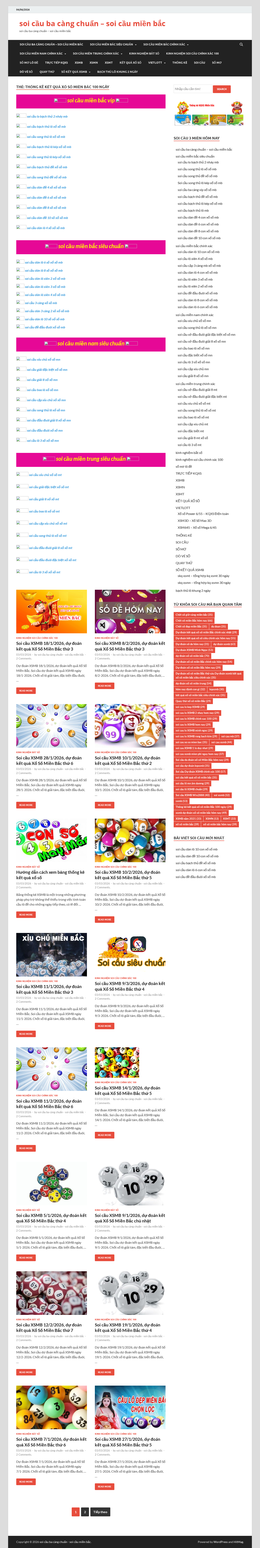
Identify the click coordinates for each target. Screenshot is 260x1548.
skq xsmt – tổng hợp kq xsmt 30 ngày (203, 576)
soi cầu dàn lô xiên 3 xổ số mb (45, 286)
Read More (24, 689)
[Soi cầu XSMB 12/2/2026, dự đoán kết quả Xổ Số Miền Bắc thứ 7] (51, 1294)
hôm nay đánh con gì (190, 689)
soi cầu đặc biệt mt (191, 431)
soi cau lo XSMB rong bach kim (196, 736)
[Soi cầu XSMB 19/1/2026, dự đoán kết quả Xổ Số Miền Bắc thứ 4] (130, 1294)
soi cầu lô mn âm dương (192, 783)
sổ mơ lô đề (29, 62)
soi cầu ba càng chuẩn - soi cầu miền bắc (61, 654)
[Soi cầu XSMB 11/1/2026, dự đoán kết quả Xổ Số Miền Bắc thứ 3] (51, 956)
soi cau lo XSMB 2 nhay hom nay (197, 712)
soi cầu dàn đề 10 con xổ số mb (199, 238)
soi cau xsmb (221, 742)
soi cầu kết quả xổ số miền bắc (196, 777)
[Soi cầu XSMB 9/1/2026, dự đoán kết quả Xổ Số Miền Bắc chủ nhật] (130, 1185)
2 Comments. (24, 658)
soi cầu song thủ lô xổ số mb (46, 136)
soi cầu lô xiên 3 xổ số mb (195, 279)
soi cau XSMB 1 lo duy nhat (194, 748)
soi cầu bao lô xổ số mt (44, 511)
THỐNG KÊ (179, 62)
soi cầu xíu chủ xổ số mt (194, 403)
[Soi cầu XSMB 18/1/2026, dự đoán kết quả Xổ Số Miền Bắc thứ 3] (51, 613)
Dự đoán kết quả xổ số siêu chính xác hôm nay (206, 638)
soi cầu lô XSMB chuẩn (192, 789)
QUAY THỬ (47, 71)
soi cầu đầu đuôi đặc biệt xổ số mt (52, 560)
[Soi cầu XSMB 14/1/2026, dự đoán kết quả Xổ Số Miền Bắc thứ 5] (130, 1064)
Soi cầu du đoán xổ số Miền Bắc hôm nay (202, 759)
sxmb (181, 801)
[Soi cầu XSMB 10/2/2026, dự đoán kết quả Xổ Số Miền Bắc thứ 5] (130, 842)
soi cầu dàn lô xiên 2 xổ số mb (45, 278)
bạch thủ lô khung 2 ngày (117, 71)
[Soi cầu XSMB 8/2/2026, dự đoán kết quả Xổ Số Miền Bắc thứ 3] (130, 613)
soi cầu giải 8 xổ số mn (42, 380)
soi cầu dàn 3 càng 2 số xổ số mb (47, 311)
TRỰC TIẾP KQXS (56, 62)
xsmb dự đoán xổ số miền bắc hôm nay (201, 812)
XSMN (94, 62)
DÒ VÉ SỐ (26, 71)
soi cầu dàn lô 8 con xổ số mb (198, 300)
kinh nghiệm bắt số (144, 53)
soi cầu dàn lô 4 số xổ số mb (46, 228)
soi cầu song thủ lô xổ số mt (48, 535)
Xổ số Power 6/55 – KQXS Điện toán (203, 514)
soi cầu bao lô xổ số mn (42, 390)
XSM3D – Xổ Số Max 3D (194, 520)
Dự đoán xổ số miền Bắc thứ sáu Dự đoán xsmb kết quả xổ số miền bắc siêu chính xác (208, 675)
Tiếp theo (100, 1512)
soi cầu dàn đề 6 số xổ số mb (46, 197)
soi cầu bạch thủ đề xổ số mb (47, 167)
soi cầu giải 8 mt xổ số (193, 438)
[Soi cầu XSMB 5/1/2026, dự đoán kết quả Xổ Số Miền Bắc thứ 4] (51, 1185)
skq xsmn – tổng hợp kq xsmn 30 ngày (204, 582)
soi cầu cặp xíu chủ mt (193, 424)
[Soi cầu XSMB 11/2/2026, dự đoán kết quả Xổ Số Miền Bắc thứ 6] (51, 1070)
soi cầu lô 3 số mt (190, 445)
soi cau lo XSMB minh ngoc (194, 730)
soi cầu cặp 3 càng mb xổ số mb (199, 265)
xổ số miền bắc (187, 824)
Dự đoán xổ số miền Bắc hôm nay (198, 667)
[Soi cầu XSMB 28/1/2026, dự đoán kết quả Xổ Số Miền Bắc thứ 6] (51, 727)
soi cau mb (230, 736)
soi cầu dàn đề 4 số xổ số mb (46, 187)
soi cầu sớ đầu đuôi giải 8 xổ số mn (202, 341)
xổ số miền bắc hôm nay (220, 824)
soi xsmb (222, 795)
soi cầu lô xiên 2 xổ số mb (195, 286)
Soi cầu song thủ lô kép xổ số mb (200, 183)
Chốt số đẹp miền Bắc (191, 626)
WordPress (220, 1542)
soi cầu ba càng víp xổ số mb (197, 190)
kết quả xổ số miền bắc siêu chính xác (200, 695)
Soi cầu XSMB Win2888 (193, 795)
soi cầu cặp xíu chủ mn (193, 369)
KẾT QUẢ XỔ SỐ (130, 62)
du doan (218, 626)
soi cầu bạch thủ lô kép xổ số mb (49, 147)
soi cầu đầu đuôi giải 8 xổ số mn (49, 420)
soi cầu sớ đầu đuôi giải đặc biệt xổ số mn (206, 334)
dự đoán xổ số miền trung (193, 683)
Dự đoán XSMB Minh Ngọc (194, 650)
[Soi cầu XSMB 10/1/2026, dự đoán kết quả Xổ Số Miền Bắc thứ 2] (130, 727)
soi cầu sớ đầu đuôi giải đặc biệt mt (202, 396)
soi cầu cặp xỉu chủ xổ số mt (48, 523)
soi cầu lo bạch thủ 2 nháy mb (47, 116)
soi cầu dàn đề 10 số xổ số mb (47, 218)
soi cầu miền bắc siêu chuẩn (111, 44)
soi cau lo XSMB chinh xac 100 (196, 718)
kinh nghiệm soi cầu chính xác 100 (192, 53)
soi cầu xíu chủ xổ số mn (194, 321)
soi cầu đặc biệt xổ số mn (195, 355)
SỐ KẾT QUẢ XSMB (74, 71)
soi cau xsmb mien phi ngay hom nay (200, 754)
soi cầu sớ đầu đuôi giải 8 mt (197, 389)
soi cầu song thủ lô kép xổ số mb (49, 157)
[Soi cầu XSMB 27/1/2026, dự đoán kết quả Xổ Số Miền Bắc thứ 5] (130, 1409)
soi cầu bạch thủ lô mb (193, 210)
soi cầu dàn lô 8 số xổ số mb (44, 270)
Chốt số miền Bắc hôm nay (194, 620)
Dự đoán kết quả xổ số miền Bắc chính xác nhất (206, 632)
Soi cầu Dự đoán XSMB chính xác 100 (200, 771)
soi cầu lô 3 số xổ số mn (43, 440)
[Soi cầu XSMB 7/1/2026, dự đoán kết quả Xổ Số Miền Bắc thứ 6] (51, 1409)
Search (222, 89)
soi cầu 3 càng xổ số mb (41, 303)
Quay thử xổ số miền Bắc (193, 701)
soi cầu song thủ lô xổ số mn (46, 410)
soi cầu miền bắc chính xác (164, 44)
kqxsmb (216, 689)
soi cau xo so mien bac (191, 742)
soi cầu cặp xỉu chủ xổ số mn (46, 400)
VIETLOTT (155, 62)
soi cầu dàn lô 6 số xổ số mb (44, 262)
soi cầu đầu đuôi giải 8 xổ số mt (50, 548)
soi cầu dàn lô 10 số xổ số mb (45, 319)
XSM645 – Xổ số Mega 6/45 (197, 527)
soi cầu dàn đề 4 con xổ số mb (198, 217)
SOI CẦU (199, 62)
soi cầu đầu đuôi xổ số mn (45, 430)
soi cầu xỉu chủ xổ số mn (43, 359)
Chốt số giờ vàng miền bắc (194, 614)
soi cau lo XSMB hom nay (193, 724)
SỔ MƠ (217, 62)
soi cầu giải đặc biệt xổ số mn (47, 369)
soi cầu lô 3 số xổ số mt (44, 572)
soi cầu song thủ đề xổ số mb (47, 177)
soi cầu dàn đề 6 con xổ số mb (198, 224)
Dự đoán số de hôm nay (192, 644)
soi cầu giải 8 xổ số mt (44, 499)
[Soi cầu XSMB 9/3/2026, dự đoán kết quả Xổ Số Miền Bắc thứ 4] (130, 955)
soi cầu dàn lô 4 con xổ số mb (198, 272)
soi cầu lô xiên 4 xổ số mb (195, 259)
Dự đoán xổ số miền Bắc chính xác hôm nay (204, 661)
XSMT (109, 62)
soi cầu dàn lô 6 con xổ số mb (198, 307)
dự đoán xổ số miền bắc (192, 655)
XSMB (79, 62)
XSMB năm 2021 (188, 818)
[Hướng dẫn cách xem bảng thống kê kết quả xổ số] (51, 842)
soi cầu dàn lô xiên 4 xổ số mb (45, 295)
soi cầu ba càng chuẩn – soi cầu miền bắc (92, 23)
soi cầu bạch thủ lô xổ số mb (46, 126)
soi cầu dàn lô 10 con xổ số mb (199, 252)
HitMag (238, 1542)
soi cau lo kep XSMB (190, 707)
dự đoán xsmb (224, 644)
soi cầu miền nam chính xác (41, 53)
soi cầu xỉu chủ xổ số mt (45, 475)
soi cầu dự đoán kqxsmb (192, 765)
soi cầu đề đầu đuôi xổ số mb (45, 327)
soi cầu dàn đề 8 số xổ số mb (46, 207)
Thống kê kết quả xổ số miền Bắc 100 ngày (204, 806)
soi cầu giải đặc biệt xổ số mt (49, 487)
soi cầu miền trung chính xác (96, 53)
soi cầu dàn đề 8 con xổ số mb (198, 231)
